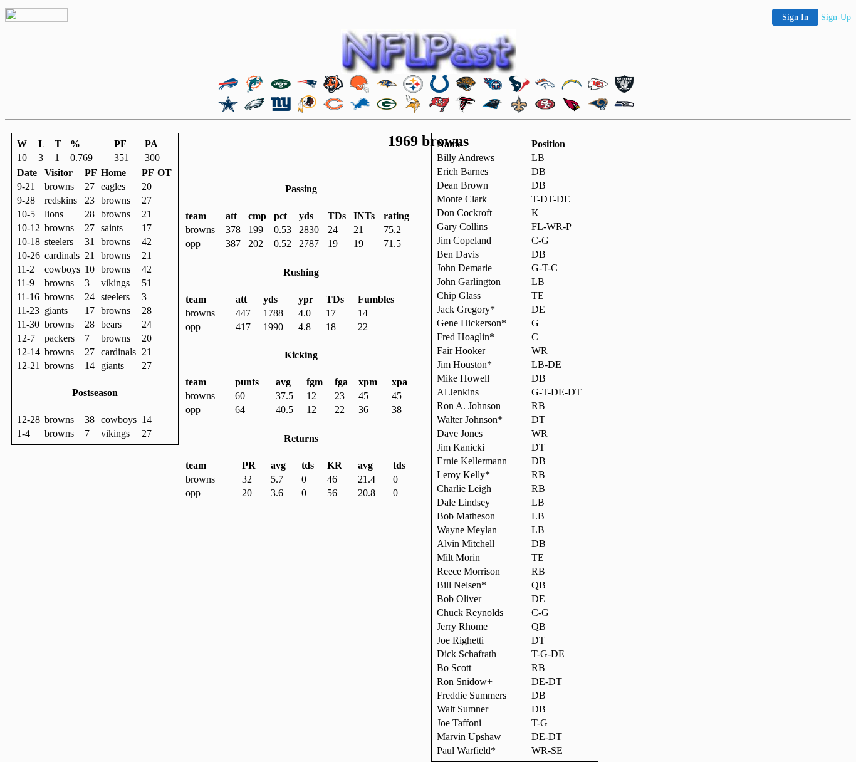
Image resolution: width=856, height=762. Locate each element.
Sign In (795, 17)
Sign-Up (836, 17)
